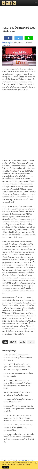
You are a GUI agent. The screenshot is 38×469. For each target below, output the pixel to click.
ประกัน (14, 69)
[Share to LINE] (29, 38)
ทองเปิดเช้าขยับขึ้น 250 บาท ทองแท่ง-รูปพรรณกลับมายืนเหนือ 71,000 (17, 393)
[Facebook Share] (8, 38)
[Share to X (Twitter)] (18, 38)
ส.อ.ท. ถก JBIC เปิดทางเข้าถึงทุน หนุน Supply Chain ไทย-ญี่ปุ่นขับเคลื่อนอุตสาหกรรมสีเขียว (18, 427)
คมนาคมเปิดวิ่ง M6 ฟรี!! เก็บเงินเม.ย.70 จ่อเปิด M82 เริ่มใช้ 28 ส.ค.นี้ (18, 400)
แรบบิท (9, 69)
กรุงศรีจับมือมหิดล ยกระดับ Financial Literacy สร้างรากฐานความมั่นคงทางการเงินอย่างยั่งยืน (19, 408)
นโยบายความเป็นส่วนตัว (9, 464)
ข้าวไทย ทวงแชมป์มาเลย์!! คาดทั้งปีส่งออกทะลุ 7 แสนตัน (18, 375)
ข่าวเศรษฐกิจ (7, 43)
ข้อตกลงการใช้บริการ (24, 464)
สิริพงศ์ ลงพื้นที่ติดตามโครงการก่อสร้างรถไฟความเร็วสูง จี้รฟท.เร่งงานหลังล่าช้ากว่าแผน (18, 357)
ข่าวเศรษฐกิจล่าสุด (9, 351)
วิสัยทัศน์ (21, 77)
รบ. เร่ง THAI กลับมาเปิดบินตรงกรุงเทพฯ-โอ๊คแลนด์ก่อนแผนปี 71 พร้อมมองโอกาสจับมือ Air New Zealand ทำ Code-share (18, 384)
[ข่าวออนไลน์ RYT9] (8, 3)
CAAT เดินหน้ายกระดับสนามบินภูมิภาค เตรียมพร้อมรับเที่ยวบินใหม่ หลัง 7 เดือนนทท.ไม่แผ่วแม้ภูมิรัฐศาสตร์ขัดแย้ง (17, 366)
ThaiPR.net (6, 45)
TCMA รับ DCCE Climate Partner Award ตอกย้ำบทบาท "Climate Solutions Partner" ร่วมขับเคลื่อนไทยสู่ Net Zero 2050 (18, 418)
